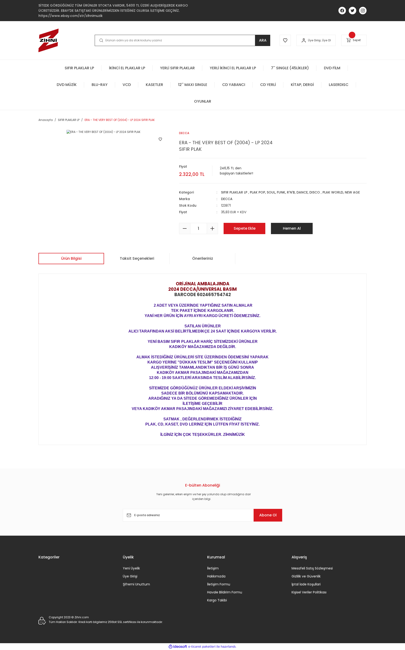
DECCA (226, 199)
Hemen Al (292, 228)
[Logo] (48, 40)
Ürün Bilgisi (71, 258)
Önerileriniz (202, 258)
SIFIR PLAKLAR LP (234, 192)
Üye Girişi (130, 576)
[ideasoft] (178, 646)
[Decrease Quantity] (184, 228)
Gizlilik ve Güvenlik (306, 576)
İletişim (213, 568)
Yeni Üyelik (131, 568)
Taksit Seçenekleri (137, 258)
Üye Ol (326, 40)
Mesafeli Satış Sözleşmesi (312, 568)
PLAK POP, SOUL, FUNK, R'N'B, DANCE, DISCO (285, 192)
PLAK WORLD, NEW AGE (341, 192)
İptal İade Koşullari (306, 584)
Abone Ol (268, 515)
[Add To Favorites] (160, 139)
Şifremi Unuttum (136, 584)
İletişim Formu (218, 584)
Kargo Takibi (217, 600)
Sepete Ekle (244, 228)
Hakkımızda (216, 576)
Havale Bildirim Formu (224, 592)
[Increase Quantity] (212, 228)
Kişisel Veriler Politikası (309, 592)
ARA (262, 40)
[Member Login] (303, 40)
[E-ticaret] (202, 647)
